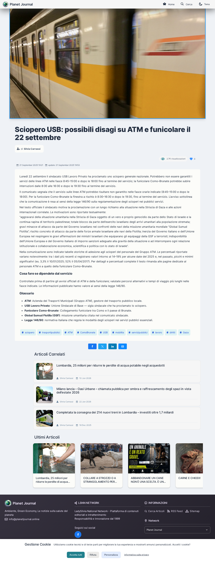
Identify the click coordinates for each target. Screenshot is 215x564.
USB (105, 332)
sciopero (29, 332)
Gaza (186, 332)
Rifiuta (93, 554)
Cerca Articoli (156, 511)
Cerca (189, 4)
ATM (70, 332)
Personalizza (111, 554)
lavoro (158, 332)
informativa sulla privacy (136, 554)
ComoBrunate (87, 332)
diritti (172, 332)
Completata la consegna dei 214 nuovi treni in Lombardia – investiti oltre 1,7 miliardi (115, 412)
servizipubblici (139, 332)
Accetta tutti (76, 554)
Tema (207, 4)
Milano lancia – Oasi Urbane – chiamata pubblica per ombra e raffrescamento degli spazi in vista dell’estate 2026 (123, 390)
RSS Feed (177, 511)
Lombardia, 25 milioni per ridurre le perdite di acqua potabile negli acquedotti (110, 365)
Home (171, 4)
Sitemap (195, 511)
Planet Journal (21, 4)
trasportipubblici (51, 332)
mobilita (119, 332)
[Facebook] (78, 534)
